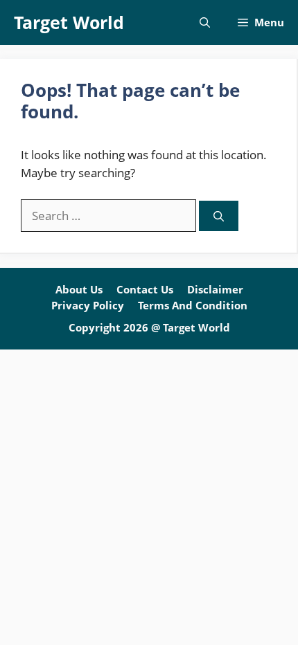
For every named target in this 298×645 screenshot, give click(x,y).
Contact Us (144, 289)
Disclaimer (215, 289)
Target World (69, 22)
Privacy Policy (87, 305)
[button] (205, 22)
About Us (79, 289)
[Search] (218, 216)
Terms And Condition (192, 305)
